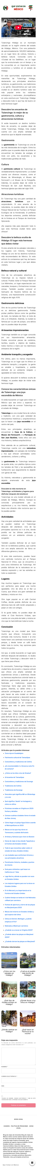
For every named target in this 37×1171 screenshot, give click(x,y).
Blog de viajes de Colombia (12, 1135)
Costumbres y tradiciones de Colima (18, 762)
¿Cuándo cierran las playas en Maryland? (20, 941)
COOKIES (7, 1126)
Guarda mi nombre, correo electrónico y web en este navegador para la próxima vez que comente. (19, 1099)
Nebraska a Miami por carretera (16, 926)
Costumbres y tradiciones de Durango (19, 781)
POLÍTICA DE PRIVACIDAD (19, 1126)
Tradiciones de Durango (14, 790)
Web (2, 1086)
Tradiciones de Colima (13, 786)
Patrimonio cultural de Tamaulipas (17, 757)
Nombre (4, 1066)
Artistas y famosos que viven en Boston (19, 837)
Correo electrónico (9, 1076)
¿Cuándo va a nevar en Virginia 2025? (19, 930)
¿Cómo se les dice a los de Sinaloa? (18, 773)
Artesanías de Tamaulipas (14, 777)
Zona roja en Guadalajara (14, 753)
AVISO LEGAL (18, 1119)
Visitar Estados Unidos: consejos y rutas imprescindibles (18, 1144)
